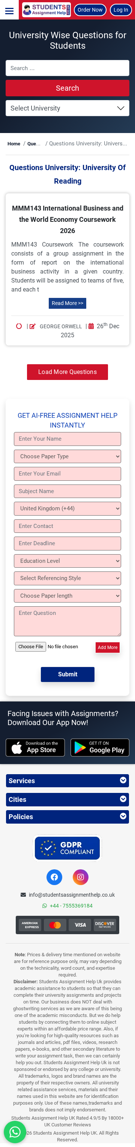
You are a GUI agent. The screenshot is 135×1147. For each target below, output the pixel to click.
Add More (107, 647)
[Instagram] (80, 877)
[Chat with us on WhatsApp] (15, 1132)
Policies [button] (21, 817)
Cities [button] (17, 799)
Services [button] (22, 781)
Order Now (90, 10)
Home (14, 144)
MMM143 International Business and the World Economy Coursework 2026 (67, 219)
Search (67, 88)
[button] (9, 9)
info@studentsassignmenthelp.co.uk (72, 895)
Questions (38, 144)
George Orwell (60, 326)
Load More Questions (67, 371)
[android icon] (100, 748)
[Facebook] (54, 877)
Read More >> (67, 303)
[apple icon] (35, 748)
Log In (121, 10)
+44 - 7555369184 (71, 906)
